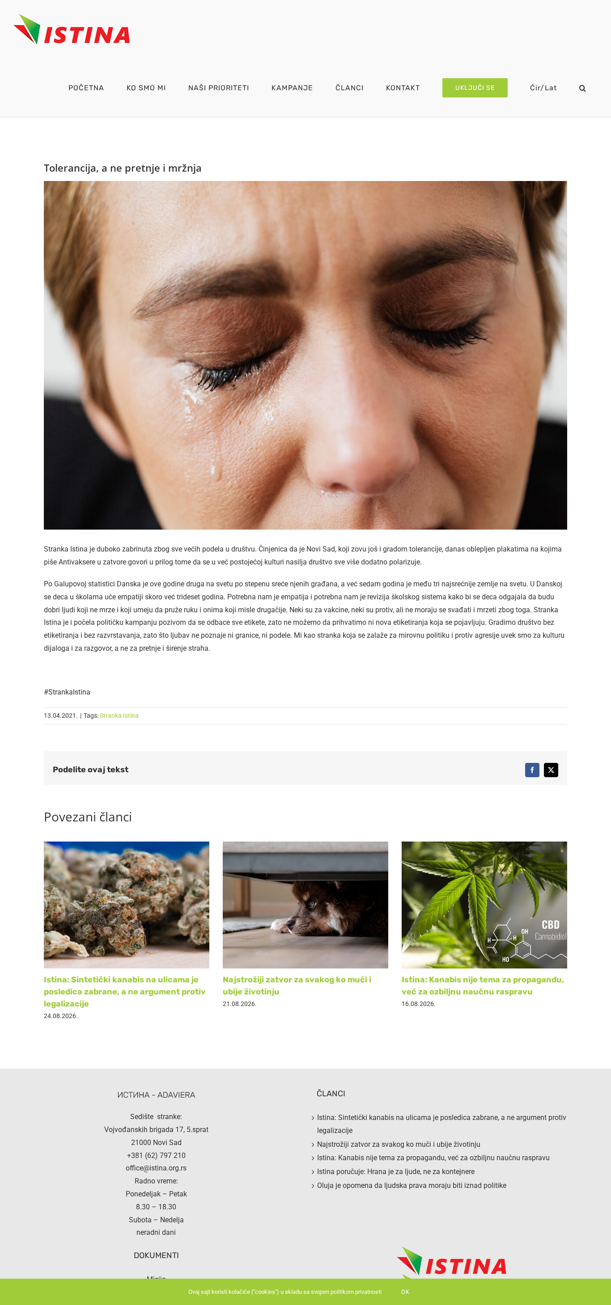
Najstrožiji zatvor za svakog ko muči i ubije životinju (398, 1144)
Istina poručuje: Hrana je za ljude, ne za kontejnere (396, 1171)
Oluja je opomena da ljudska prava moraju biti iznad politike (411, 1185)
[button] (583, 88)
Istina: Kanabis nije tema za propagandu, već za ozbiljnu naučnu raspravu (433, 1157)
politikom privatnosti (356, 1291)
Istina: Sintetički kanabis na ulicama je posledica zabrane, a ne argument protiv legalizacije (125, 992)
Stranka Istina (119, 715)
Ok (405, 1291)
